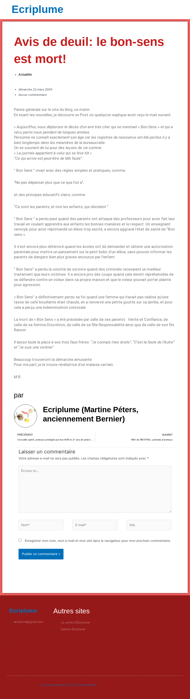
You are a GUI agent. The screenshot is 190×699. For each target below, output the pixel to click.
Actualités (25, 74)
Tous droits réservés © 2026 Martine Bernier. (69, 685)
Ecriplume (37, 9)
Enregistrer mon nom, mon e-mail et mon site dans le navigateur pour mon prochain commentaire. (98, 541)
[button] (136, 9)
